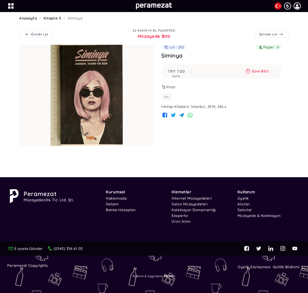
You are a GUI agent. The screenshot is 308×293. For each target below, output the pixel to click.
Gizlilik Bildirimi (286, 267)
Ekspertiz (180, 215)
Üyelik (243, 198)
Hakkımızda (116, 198)
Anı (166, 96)
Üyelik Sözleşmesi (254, 267)
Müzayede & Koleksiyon (259, 215)
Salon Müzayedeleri (189, 204)
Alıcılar (243, 204)
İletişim (112, 204)
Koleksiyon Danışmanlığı (194, 210)
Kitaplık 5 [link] (52, 18)
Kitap (171, 87)
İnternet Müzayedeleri (192, 198)
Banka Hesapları (121, 210)
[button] (297, 6)
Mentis (169, 276)
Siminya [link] (75, 18)
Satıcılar (244, 210)
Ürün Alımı (181, 221)
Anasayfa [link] (28, 18)
